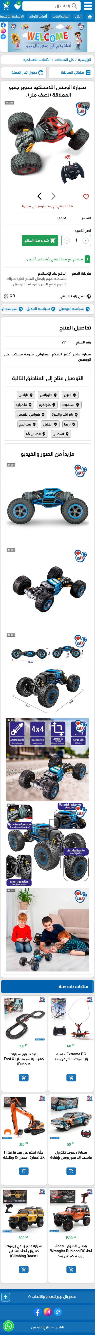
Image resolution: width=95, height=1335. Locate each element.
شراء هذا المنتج (40, 241)
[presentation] (53, 197)
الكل (78, 16)
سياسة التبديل (41, 309)
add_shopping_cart (70, 1077)
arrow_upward (6, 1297)
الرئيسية (84, 60)
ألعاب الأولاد (38, 16)
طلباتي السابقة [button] (76, 73)
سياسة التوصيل (74, 309)
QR (9, 296)
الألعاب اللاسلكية (36, 60)
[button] (16, 6)
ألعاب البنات (60, 16)
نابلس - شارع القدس (47, 1327)
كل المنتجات (64, 60)
